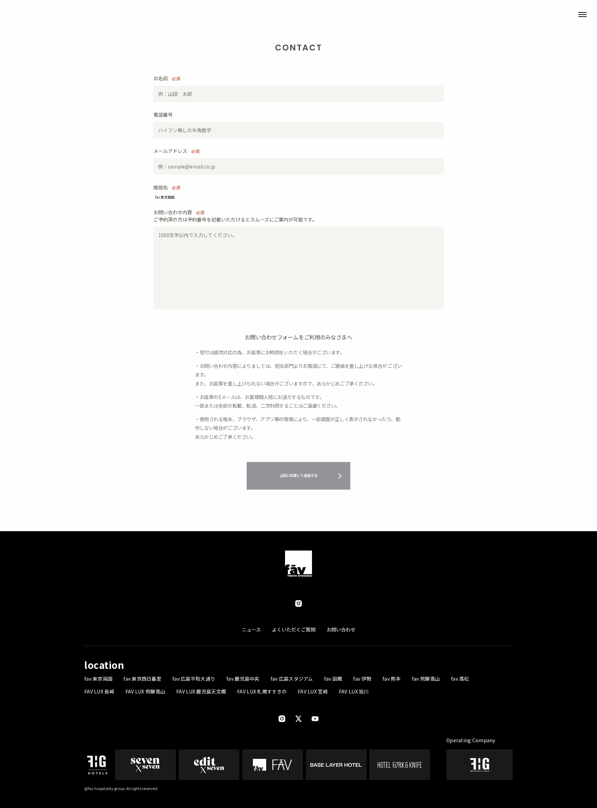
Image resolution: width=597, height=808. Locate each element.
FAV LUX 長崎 (99, 691)
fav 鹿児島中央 (242, 678)
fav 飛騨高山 (426, 678)
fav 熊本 (391, 678)
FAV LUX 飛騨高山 (145, 691)
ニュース (251, 629)
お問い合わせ (341, 629)
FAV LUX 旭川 (354, 691)
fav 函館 (333, 678)
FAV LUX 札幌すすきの (262, 691)
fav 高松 (460, 678)
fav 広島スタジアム (292, 678)
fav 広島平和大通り (193, 678)
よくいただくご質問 (293, 629)
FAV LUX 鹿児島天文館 (201, 691)
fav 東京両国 (98, 678)
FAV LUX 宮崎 (313, 691)
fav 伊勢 (362, 678)
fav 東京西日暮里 (142, 678)
